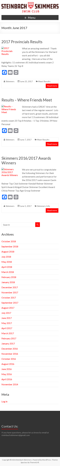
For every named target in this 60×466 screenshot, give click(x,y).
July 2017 (6, 312)
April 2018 (6, 266)
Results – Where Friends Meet (26, 100)
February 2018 (8, 277)
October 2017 (8, 297)
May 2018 (6, 261)
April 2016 (6, 379)
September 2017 (9, 302)
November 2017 (9, 292)
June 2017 (6, 318)
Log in (4, 401)
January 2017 (8, 343)
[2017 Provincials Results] (10, 48)
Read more (52, 86)
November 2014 (9, 384)
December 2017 (9, 287)
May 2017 (6, 323)
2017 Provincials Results (21, 41)
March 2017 (7, 333)
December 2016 (9, 348)
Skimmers (10, 81)
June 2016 (6, 369)
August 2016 (7, 364)
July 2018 (6, 256)
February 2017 (8, 338)
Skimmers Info (43, 206)
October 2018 (8, 241)
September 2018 (9, 246)
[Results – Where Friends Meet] (10, 106)
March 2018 (7, 272)
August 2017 (7, 307)
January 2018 (8, 282)
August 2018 (7, 251)
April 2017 (6, 328)
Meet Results (44, 81)
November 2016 (9, 353)
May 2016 (6, 374)
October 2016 (8, 358)
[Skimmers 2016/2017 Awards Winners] (10, 169)
